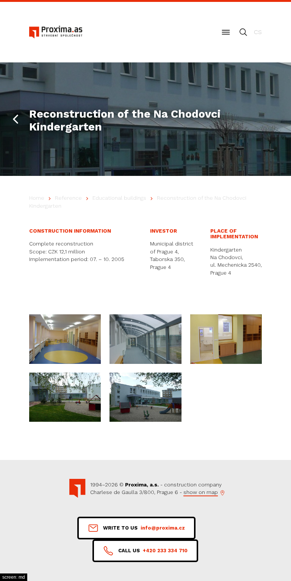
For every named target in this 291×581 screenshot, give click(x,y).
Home (36, 198)
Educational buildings (119, 198)
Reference (68, 198)
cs (258, 32)
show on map (200, 492)
